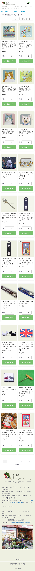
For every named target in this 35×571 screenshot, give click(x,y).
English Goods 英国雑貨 (11, 11)
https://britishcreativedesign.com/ (20, 522)
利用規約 (17, 559)
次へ (29, 461)
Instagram (13, 502)
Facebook (20, 502)
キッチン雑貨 (21, 11)
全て (2, 11)
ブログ (6, 502)
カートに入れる (9, 61)
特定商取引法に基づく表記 (17, 564)
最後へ (17, 464)
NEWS (31, 500)
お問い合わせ (17, 568)
